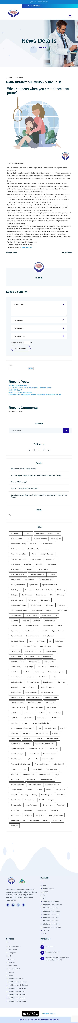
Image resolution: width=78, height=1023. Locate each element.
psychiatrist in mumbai (49, 754)
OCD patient (63, 728)
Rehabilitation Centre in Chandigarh (52, 904)
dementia (60, 625)
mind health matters (27, 718)
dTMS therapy (41, 641)
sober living (24, 795)
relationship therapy (16, 779)
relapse (57, 774)
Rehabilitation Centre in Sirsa (51, 921)
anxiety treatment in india (37, 574)
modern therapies (42, 718)
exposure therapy (51, 651)
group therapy (29, 666)
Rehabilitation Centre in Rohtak (16, 994)
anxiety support (52, 564)
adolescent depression (40, 538)
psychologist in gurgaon (41, 764)
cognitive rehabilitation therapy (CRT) (42, 610)
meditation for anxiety (33, 682)
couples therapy (46, 615)
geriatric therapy (15, 666)
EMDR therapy (59, 641)
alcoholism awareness (47, 544)
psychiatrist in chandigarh (36, 748)
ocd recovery (14, 733)
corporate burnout (62, 610)
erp (40, 651)
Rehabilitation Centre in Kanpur (51, 924)
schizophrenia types (16, 789)
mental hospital (50, 702)
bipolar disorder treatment (49, 585)
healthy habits (15, 672)
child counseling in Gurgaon (18, 605)
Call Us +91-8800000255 (40, 2)
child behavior (32, 600)
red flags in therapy (52, 769)
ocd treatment (27, 733)
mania (53, 677)
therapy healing (61, 805)
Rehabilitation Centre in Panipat (51, 914)
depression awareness (28, 631)
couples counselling (31, 615)
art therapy (51, 574)
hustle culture (30, 677)
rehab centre (14, 774)
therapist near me (16, 805)
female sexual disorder (44, 656)
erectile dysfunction (29, 651)
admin (10, 77)
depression (14, 631)
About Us (45, 892)
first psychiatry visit (34, 661)
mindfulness (41, 713)
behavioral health (15, 579)
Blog (10, 515)
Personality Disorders (14, 946)
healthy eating (54, 666)
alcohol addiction (56, 538)
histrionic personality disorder (56, 672)
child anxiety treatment (17, 600)
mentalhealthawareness (47, 687)
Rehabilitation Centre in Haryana (17, 988)
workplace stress (57, 820)
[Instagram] (18, 905)
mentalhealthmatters (47, 692)
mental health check (31, 692)
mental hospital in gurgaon (18, 707)
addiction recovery (53, 533)
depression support (16, 636)
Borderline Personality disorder (44, 590)
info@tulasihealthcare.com (52, 952)
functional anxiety (49, 661)
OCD (9, 956)
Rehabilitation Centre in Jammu (17, 1001)
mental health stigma (51, 697)
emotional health (15, 646)
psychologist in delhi (48, 759)
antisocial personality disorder (19, 554)
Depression (11, 962)
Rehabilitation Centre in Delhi (50, 908)
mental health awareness (30, 687)
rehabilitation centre (44, 774)
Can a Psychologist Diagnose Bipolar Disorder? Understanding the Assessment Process (35, 394)
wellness (45, 820)
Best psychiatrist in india (45, 579)
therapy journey (27, 810)
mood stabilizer (56, 718)
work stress (14, 825)
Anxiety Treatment (44, 569)
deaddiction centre (16, 625)
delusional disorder (48, 625)
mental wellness (15, 713)
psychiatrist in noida (16, 759)
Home (32, 47)
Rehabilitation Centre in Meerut (51, 917)
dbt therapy (14, 620)
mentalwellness (29, 713)
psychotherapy (15, 769)
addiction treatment (16, 538)
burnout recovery (41, 595)
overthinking (27, 738)
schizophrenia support (35, 784)
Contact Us (46, 930)
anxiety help (27, 564)
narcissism (14, 723)
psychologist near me (58, 764)
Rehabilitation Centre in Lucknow (51, 911)
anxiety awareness (36, 559)
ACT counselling (15, 533)
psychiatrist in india (33, 754)
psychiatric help (15, 743)
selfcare (48, 789)
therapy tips (28, 815)
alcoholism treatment (17, 549)
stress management (46, 795)
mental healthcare (16, 692)
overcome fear (15, 738)
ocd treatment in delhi (42, 733)
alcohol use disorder (33, 549)
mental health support (17, 702)
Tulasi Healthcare (26, 247)
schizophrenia (31, 779)
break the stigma (27, 595)
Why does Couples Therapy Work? (19, 385)
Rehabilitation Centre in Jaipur (16, 978)
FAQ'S (44, 898)
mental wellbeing (51, 707)
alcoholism (33, 544)
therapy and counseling (32, 805)
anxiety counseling (51, 559)
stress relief (60, 795)
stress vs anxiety (16, 800)
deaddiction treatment (32, 625)
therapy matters (41, 810)
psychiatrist (27, 743)
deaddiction (25, 620)
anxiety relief (39, 564)
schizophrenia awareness (46, 779)
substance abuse (30, 800)
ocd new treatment (50, 728)
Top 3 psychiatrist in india (56, 815)
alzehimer (46, 549)
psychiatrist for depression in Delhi (45, 743)
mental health (61, 682)
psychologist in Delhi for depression (21, 764)
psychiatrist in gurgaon (17, 754)
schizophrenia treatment (52, 784)
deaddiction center (50, 620)
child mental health (36, 605)
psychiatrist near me (32, 759)
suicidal (41, 800)
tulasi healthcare (34, 820)
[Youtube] (23, 905)
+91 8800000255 (50, 946)
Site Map (10, 975)
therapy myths (54, 810)
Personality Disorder (52, 738)
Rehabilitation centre (48, 888)
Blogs (44, 933)
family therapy (30, 656)
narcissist (24, 723)
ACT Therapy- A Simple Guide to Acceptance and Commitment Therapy (30, 388)
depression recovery (57, 631)
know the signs (43, 677)
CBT (51, 595)
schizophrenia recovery (17, 784)
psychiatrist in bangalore (17, 748)
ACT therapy (27, 533)
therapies (51, 800)
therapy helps (15, 810)
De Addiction (11, 959)
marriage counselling (16, 682)
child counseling (45, 600)
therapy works (40, 815)
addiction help (40, 533)
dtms (30, 641)
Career (44, 895)
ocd (40, 728)
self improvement (60, 789)
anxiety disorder (15, 564)
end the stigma (15, 651)
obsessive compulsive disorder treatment (22, 728)
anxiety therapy (30, 569)
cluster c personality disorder (19, 610)
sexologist (14, 795)
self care (39, 789)
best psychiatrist (29, 579)
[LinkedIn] (13, 905)
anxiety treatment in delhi (18, 574)
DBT (56, 615)
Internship (11, 972)
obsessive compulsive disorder (40, 723)
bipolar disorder (33, 585)
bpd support (14, 595)
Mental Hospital (12, 965)
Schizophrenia (12, 953)
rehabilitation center (28, 774)
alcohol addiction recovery (18, 544)
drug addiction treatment (18, 641)
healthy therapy (39, 672)
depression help (43, 631)
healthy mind (26, 672)
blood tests (28, 590)
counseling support (16, 615)
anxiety (34, 554)
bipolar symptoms (16, 590)
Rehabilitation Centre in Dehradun (52, 927)
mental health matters (17, 697)
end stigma (59, 646)
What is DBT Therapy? (15, 390)
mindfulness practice (54, 713)
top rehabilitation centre (18, 820)
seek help (29, 789)
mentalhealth (14, 687)
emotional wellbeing (30, 646)
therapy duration (47, 805)
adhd (28, 538)
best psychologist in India (18, 585)
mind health (14, 718)
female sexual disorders (17, 661)
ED (50, 641)
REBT (25, 769)
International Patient (14, 969)
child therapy (49, 605)
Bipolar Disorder (12, 949)
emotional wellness (45, 646)
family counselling (16, 656)
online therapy (56, 733)
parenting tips (39, 738)
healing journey (41, 666)
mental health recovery (34, 697)
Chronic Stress (61, 605)
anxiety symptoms (16, 569)
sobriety (34, 795)
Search (11, 365)
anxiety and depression (47, 554)
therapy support (15, 815)
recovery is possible (36, 769)
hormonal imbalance (16, 677)
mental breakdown (48, 682)
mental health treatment (34, 702)
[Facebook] (8, 905)
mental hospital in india (36, 707)
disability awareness (48, 636)
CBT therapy (60, 595)
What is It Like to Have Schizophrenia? (20, 392)
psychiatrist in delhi (53, 748)
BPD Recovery (61, 590)
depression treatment (32, 636)
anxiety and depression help (18, 559)
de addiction (36, 620)
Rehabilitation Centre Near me (51, 901)
